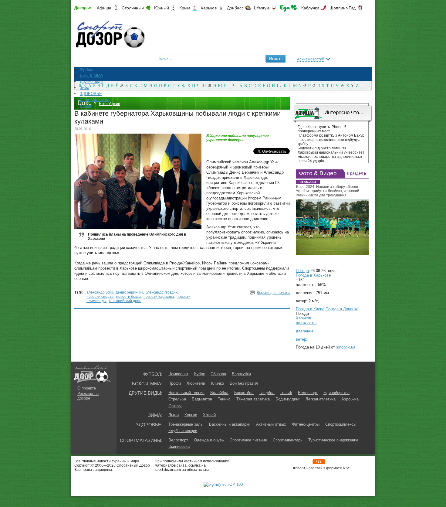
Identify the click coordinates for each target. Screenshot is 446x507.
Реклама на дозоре (88, 395)
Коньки (190, 415)
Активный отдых (271, 424)
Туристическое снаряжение (333, 440)
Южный (161, 7)
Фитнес (175, 405)
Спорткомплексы (340, 424)
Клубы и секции (182, 430)
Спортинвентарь (287, 440)
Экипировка (179, 446)
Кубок (199, 374)
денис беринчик (129, 292)
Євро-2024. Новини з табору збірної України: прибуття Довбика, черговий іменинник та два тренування (327, 191)
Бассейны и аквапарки (229, 424)
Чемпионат (178, 374)
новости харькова (159, 296)
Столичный (133, 7)
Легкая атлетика (321, 399)
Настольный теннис (186, 392)
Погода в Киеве (310, 309)
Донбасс (235, 7)
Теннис (224, 399)
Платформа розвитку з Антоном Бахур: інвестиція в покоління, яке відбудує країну (331, 139)
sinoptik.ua (345, 347)
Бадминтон (202, 399)
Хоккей (209, 415)
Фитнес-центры (305, 424)
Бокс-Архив (109, 103)
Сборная (218, 374)
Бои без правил (244, 383)
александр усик (99, 292)
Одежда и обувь (209, 440)
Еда (288, 8)
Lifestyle (262, 7)
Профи (174, 383)
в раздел (355, 173)
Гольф (286, 392)
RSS (319, 461)
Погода (302, 270)
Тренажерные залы (185, 424)
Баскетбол (244, 392)
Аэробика (350, 399)
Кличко (217, 383)
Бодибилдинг (287, 399)
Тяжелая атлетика (253, 399)
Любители (196, 383)
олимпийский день (125, 301)
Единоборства (336, 392)
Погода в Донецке (342, 309)
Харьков (209, 7)
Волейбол (219, 392)
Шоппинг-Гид (342, 7)
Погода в (313, 275)
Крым (184, 7)
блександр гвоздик (161, 292)
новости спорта (99, 296)
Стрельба (177, 399)
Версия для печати (273, 293)
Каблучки (310, 7)
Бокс (84, 103)
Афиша (104, 7)
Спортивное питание (248, 440)
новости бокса (128, 296)
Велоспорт (308, 392)
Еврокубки (241, 374)
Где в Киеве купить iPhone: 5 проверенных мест (322, 129)
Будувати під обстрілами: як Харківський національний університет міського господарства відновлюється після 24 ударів (331, 154)
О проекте (86, 388)
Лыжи (173, 415)
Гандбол (267, 392)
